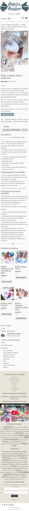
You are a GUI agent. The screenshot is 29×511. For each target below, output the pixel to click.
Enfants (25, 462)
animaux (15, 121)
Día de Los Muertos (12, 431)
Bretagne (25, 454)
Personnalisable (11, 439)
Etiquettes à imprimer (8, 464)
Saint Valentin (16, 442)
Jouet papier (24, 121)
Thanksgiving (3, 443)
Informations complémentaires (11, 130)
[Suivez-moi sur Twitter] (3, 18)
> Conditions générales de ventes (10, 340)
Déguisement (3, 431)
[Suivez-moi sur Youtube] (9, 18)
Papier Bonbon (16, 507)
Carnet (12, 458)
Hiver (28, 466)
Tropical (11, 444)
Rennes (9, 441)
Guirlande (12, 433)
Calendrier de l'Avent (9, 355)
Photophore (15, 472)
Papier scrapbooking (9, 365)
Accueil (3, 25)
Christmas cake (17, 458)
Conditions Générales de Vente (15, 396)
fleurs (18, 464)
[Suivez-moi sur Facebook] (5, 18)
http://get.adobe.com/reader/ (9, 204)
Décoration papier (7, 462)
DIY (11, 460)
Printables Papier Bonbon (14, 476)
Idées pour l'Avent (17, 468)
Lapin (26, 435)
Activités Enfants (8, 350)
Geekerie (18, 466)
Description (6, 126)
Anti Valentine (24, 427)
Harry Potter (26, 433)
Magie (5, 437)
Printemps (11, 477)
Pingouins (20, 439)
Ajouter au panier (7, 114)
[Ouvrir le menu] (23, 18)
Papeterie (6, 363)
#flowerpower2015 (8, 451)
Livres (2, 437)
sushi (26, 441)
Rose (16, 479)
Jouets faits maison (6, 470)
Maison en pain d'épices (13, 437)
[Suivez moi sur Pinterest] (11, 18)
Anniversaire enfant (17, 427)
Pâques (5, 367)
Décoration (15, 460)
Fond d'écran (24, 464)
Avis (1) (25, 130)
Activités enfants (21, 452)
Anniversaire (5, 454)
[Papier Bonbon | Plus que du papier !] (14, 6)
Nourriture (21, 437)
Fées (1, 433)
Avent (6, 429)
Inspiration (25, 468)
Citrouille (14, 429)
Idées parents (8, 468)
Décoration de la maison (22, 460)
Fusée (27, 431)
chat (19, 121)
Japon (11, 435)
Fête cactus (7, 433)
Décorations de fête (9, 357)
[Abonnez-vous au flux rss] (2, 18)
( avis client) (12, 81)
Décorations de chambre (23, 429)
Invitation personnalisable (5, 435)
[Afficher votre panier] (26, 18)
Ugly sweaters (16, 443)
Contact (16, 398)
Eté (15, 464)
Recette (19, 477)
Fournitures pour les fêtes (5, 466)
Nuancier (22, 470)
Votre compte (5, 396)
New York (13, 470)
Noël (4, 361)
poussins (25, 439)
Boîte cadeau (18, 454)
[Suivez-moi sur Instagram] (7, 18)
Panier (2, 439)
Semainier (22, 441)
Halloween (6, 359)
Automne (2, 429)
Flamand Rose (21, 431)
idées (2, 468)
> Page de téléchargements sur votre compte (13, 188)
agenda (2, 427)
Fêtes (14, 466)
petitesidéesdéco (8, 472)
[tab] (6, 126)
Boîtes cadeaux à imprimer (14, 27)
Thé (7, 444)
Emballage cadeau (18, 462)
